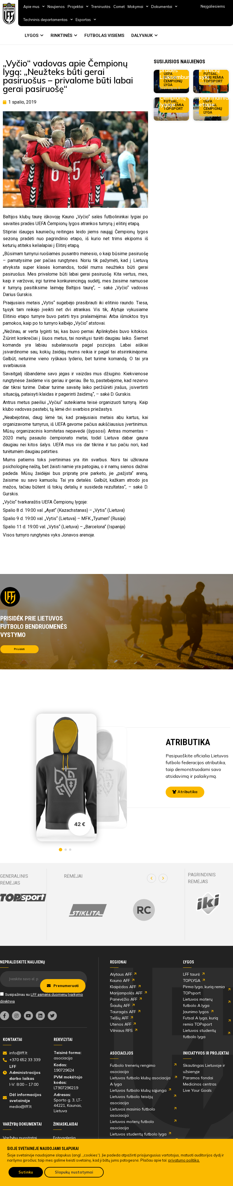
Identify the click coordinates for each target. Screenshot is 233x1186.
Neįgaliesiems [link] (213, 6)
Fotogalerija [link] (64, 1137)
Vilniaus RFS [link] (121, 1030)
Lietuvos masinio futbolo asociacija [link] (132, 1112)
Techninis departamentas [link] (45, 19)
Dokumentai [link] (161, 6)
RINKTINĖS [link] (61, 35)
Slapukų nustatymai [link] (74, 1172)
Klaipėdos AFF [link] (123, 986)
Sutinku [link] (25, 1172)
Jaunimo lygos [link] (196, 1011)
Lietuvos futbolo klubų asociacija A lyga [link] (140, 1081)
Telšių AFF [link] (119, 1018)
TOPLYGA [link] (191, 980)
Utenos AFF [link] (120, 1024)
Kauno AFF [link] (120, 980)
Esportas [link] (83, 19)
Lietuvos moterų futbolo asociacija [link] (132, 1124)
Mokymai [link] (135, 6)
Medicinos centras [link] (200, 1084)
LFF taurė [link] (191, 974)
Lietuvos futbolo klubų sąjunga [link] (138, 1090)
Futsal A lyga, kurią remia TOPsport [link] (200, 1021)
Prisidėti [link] (19, 649)
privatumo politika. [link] (184, 1160)
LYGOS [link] (31, 35)
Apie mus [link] (31, 6)
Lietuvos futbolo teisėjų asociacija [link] (131, 1099)
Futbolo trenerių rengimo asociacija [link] (132, 1068)
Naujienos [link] (56, 6)
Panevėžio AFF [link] (123, 999)
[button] (151, 878)
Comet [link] (119, 6)
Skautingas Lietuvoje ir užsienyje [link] (204, 1068)
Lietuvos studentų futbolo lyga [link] (199, 1033)
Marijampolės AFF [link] (126, 993)
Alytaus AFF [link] (121, 974)
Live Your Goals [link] (197, 1090)
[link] (9, 13)
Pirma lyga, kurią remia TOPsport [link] (204, 990)
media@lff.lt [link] (20, 1106)
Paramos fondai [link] (198, 1077)
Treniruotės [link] (101, 6)
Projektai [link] (75, 6)
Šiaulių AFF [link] (120, 1005)
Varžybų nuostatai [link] (20, 1137)
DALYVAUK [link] (142, 35)
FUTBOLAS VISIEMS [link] (104, 35)
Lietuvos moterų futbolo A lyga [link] (198, 1002)
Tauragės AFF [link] (123, 1011)
